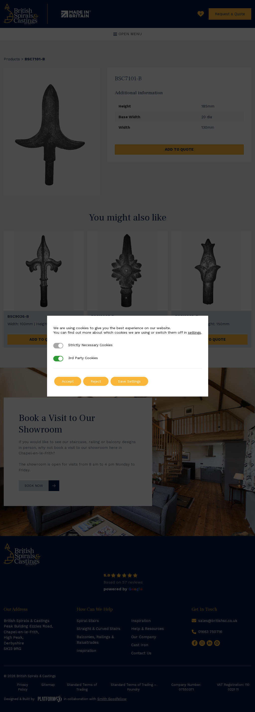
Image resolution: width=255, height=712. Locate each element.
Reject (96, 381)
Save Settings (129, 381)
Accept (68, 381)
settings (194, 332)
